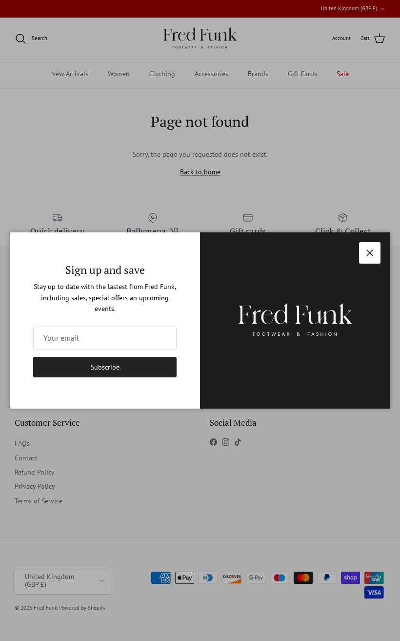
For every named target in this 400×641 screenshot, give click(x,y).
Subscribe (105, 367)
